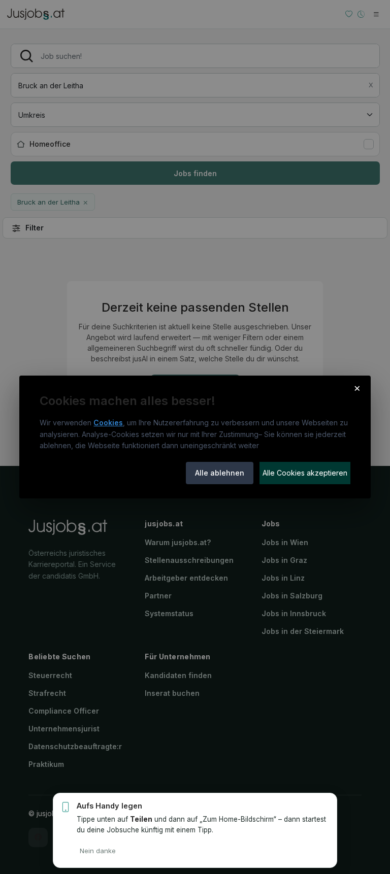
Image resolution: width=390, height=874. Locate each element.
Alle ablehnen (219, 472)
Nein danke (98, 851)
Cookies (108, 422)
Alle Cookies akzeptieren (305, 472)
